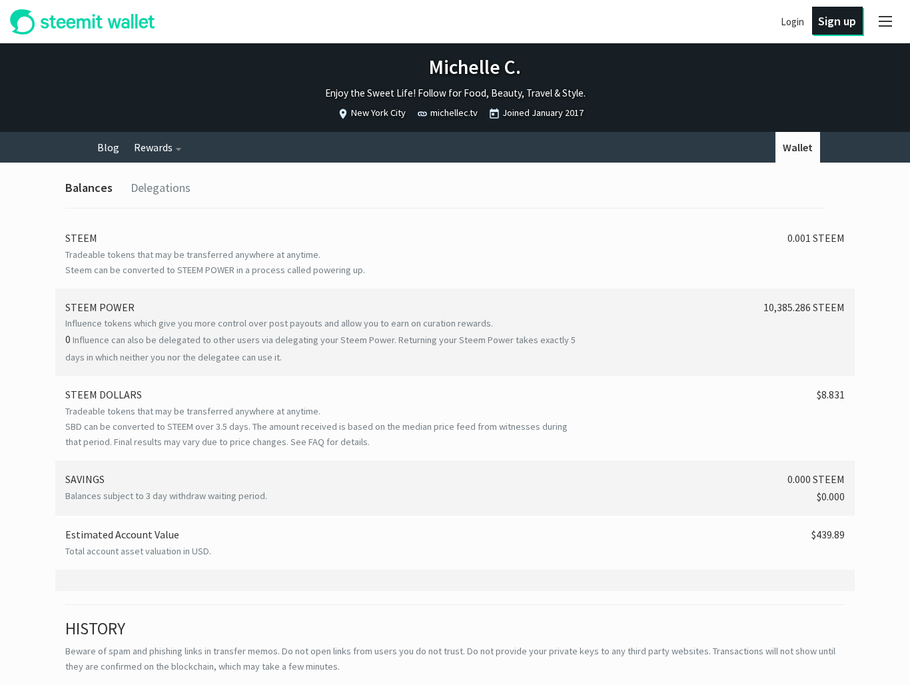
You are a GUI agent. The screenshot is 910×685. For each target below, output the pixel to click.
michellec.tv (454, 113)
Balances (89, 187)
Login (792, 21)
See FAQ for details (329, 442)
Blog (108, 147)
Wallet (798, 147)
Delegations (161, 187)
